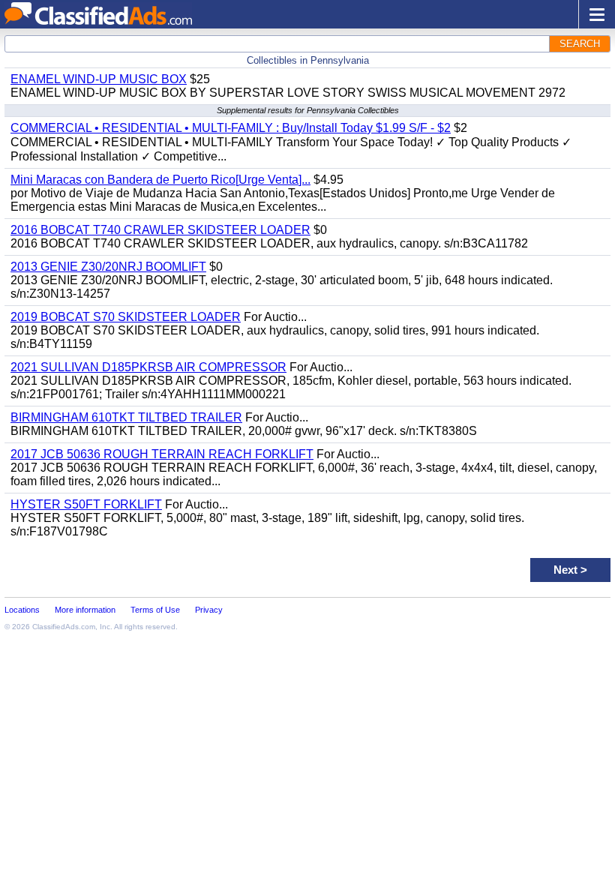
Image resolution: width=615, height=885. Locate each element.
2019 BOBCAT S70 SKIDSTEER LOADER (125, 316)
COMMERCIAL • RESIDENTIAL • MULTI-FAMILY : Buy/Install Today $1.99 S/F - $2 (230, 128)
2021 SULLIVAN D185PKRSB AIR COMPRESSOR (148, 367)
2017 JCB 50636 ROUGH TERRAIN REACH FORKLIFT (162, 454)
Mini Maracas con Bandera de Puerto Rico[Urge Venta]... (160, 179)
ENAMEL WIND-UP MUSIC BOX (98, 79)
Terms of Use (155, 609)
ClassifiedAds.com (63, 626)
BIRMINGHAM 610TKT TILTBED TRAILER (126, 417)
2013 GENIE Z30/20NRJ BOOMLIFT (108, 266)
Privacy (209, 609)
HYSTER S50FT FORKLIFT (86, 504)
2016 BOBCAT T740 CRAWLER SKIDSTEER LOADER (160, 230)
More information (85, 609)
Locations (22, 609)
